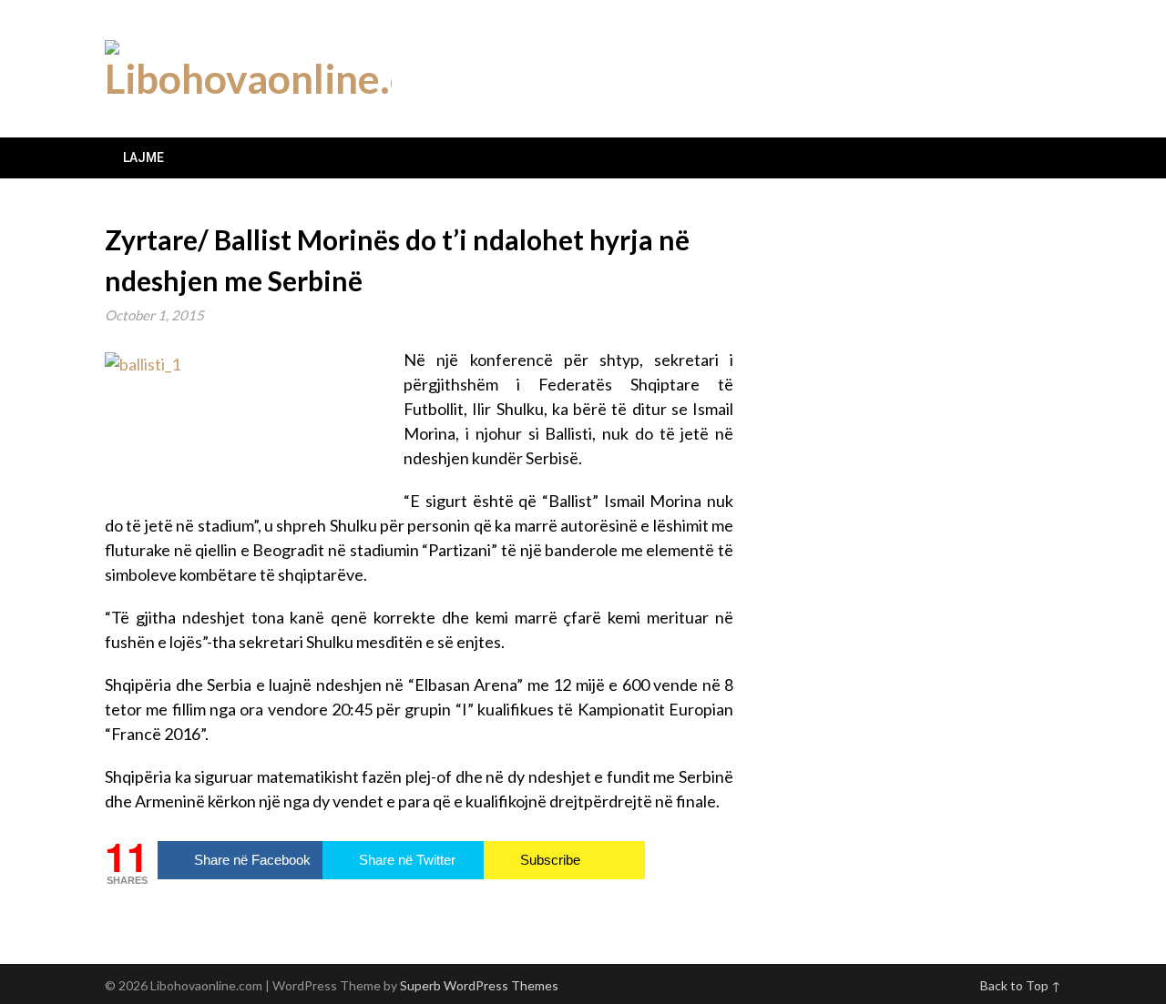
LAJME (143, 157)
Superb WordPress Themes (479, 985)
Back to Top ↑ (1020, 985)
